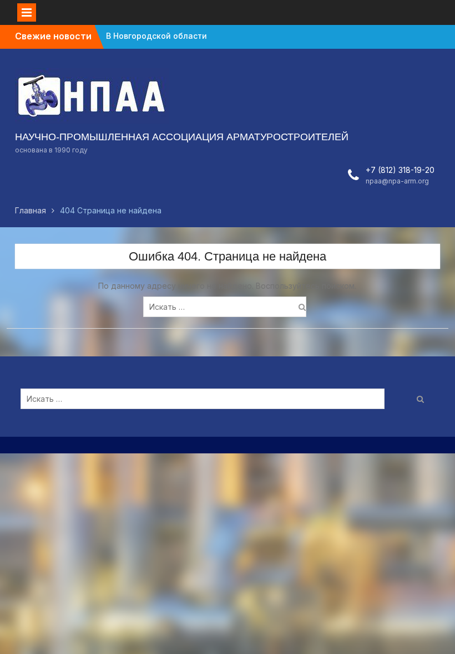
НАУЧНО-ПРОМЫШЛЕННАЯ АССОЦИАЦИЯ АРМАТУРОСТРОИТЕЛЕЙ (181, 136)
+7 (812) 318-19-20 (400, 170)
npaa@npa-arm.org (397, 181)
